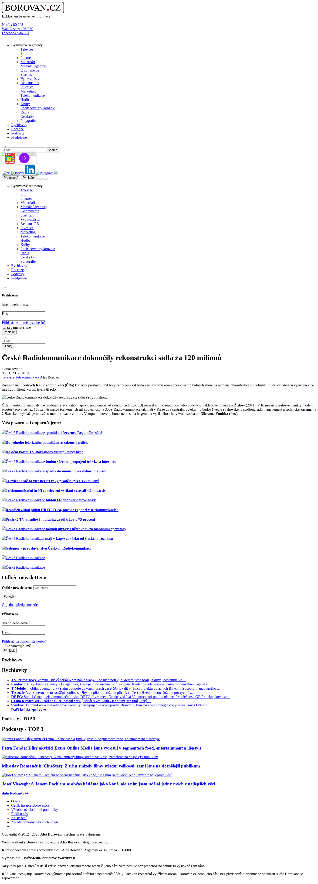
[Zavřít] (4, 287)
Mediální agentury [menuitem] (33, 66)
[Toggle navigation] (45, 178)
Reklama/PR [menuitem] (29, 83)
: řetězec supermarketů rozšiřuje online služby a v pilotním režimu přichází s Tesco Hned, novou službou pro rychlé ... (102, 693)
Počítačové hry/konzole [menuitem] (37, 108)
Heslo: (6, 314)
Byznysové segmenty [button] (27, 45)
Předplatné (11, 177)
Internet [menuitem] (26, 58)
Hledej (8, 346)
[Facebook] (2, 173)
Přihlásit (8, 323)
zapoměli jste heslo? (31, 323)
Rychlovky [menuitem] (19, 125)
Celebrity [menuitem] (27, 116)
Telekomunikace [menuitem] (32, 95)
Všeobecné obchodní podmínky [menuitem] (34, 810)
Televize (8, 377)
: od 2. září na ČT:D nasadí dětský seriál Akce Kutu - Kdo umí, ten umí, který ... (81, 701)
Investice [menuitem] (27, 87)
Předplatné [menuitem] (19, 137)
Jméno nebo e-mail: (16, 304)
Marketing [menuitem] (28, 91)
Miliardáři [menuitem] (27, 62)
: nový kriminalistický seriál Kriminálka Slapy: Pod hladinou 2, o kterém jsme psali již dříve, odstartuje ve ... (98, 680)
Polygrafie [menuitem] (28, 121)
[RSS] (7, 173)
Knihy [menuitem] (25, 104)
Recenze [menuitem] (17, 129)
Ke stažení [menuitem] (19, 818)
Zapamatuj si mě (19, 327)
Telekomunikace (27, 377)
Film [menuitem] (23, 53)
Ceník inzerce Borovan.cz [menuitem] (30, 805)
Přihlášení (29, 177)
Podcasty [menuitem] (17, 133)
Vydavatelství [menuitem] (30, 79)
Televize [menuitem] (26, 49)
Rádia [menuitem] (24, 112)
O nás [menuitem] (15, 801)
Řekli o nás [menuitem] (19, 814)
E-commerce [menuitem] (29, 70)
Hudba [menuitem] (25, 100)
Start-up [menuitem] (26, 74)
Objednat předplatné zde (20, 605)
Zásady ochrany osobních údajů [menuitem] (34, 822)
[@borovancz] (18, 173)
